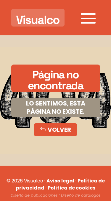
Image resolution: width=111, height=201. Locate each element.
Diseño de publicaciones (34, 195)
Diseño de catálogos (81, 195)
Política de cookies (71, 187)
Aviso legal (60, 180)
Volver (55, 130)
